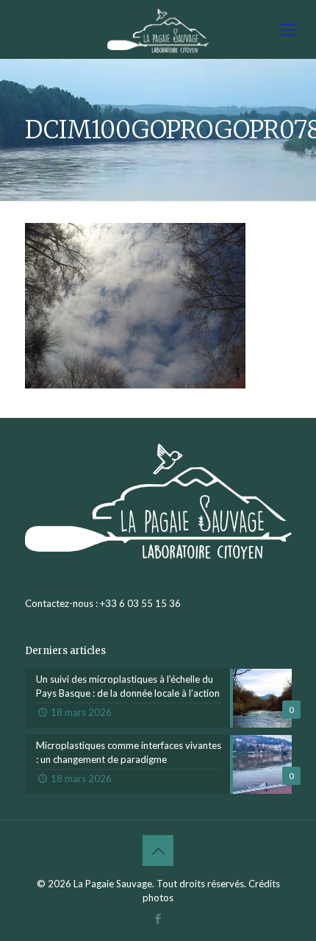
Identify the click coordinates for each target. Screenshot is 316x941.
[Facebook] (158, 918)
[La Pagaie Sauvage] (158, 29)
